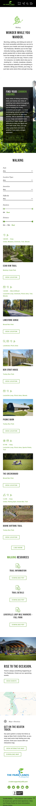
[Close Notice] (34, 798)
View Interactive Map (15, 748)
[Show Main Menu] (31, 3)
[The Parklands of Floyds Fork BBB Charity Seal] (18, 795)
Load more (18, 548)
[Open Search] (27, 3)
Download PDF (18, 578)
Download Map (12, 754)
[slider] (4, 208)
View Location (11, 277)
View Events (11, 681)
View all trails (14, 138)
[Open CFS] (19, 3)
